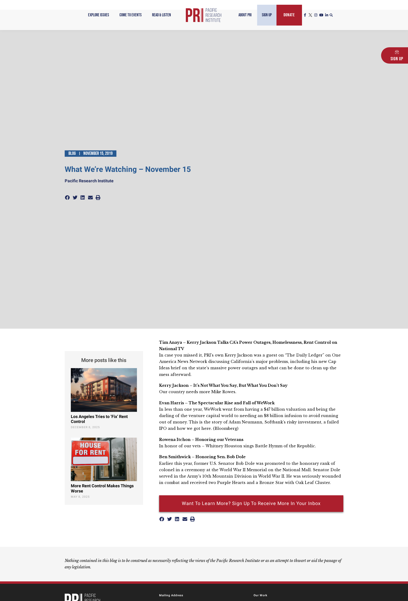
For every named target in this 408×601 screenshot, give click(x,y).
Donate (289, 15)
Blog (72, 153)
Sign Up (267, 15)
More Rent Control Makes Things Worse (102, 488)
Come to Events (130, 15)
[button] (331, 15)
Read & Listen (161, 15)
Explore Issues (98, 15)
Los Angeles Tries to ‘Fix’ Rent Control (99, 419)
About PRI (244, 15)
